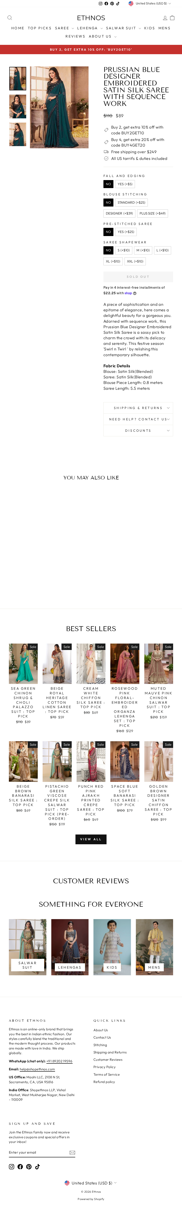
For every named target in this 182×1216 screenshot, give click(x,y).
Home (17, 28)
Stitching (100, 1045)
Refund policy (104, 1082)
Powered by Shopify (91, 1199)
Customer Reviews (107, 1059)
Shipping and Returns (110, 1052)
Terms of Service (106, 1074)
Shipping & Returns (138, 408)
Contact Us (102, 1037)
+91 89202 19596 (59, 1061)
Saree (63, 28)
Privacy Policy (104, 1067)
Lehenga (88, 28)
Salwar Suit (122, 28)
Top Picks (40, 28)
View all (91, 839)
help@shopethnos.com (37, 1069)
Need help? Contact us (138, 419)
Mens (164, 28)
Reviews (75, 36)
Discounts (138, 431)
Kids (149, 28)
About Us (101, 36)
